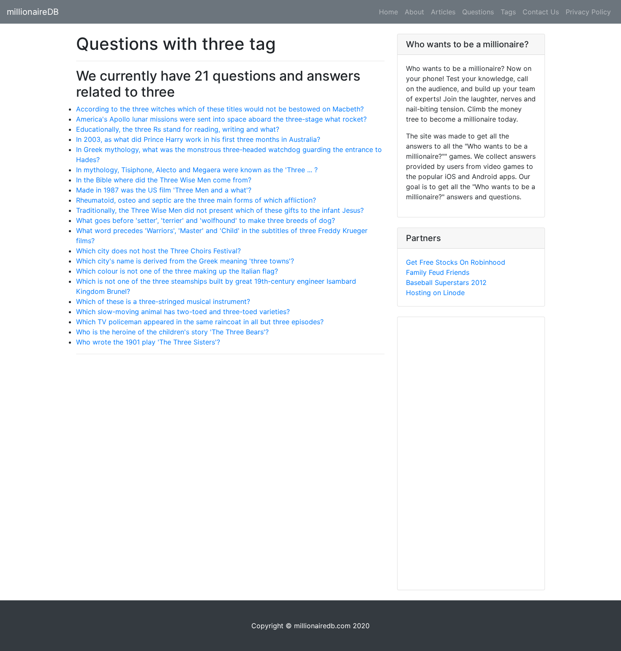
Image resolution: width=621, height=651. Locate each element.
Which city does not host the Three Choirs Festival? (158, 251)
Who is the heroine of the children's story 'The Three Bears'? (172, 332)
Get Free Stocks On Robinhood (455, 262)
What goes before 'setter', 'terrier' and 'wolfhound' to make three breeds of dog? (205, 220)
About (414, 12)
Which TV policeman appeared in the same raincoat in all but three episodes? (200, 321)
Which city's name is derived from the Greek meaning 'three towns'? (185, 261)
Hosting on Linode (435, 292)
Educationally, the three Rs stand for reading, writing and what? (177, 129)
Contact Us (541, 12)
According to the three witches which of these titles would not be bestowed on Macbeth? (220, 109)
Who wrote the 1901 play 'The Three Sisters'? (148, 342)
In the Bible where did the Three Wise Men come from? (163, 180)
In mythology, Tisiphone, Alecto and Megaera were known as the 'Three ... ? (197, 169)
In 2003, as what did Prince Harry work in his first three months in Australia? (198, 139)
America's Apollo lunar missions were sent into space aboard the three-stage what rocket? (221, 119)
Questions (478, 12)
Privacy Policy (588, 12)
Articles (443, 12)
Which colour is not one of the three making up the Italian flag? (177, 271)
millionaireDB (33, 12)
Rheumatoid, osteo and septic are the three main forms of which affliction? (196, 200)
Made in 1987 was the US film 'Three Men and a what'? (163, 190)
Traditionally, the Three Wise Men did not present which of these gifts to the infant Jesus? (220, 210)
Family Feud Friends (437, 272)
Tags (508, 12)
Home (388, 12)
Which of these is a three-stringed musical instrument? (163, 301)
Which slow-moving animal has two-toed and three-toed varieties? (183, 311)
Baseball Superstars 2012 (446, 282)
